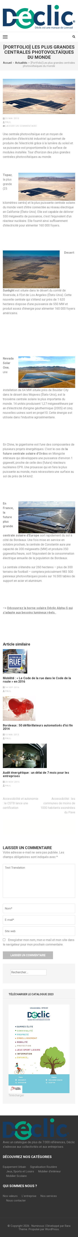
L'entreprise (29, 1196)
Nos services (49, 1196)
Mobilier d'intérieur (49, 1171)
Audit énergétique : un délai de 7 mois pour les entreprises (36, 774)
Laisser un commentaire (21, 126)
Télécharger (16, 1095)
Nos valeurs (10, 1196)
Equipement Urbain (14, 1167)
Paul (8, 122)
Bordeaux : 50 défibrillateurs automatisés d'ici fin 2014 (38, 727)
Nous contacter (16, 1200)
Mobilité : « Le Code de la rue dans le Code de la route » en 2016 (37, 680)
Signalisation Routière (43, 1167)
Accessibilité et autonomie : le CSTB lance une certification (20, 803)
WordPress (52, 1229)
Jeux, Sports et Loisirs (20, 1171)
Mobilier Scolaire (16, 1176)
